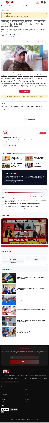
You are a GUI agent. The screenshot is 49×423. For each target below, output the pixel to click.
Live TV (3, 401)
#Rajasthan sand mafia (7, 106)
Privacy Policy (35, 419)
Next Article (28, 116)
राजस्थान (9, 8)
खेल (21, 6)
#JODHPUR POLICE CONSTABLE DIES (34, 109)
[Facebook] (2, 382)
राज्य (6, 6)
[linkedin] (12, 145)
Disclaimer (23, 419)
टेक (23, 6)
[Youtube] (11, 382)
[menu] (1, 2)
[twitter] (7, 145)
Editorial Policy (29, 419)
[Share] (45, 41)
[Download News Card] (39, 41)
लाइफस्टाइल (32, 6)
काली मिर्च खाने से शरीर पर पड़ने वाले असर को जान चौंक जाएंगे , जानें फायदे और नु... (35, 119)
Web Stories (4, 392)
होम (2, 389)
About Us (3, 397)
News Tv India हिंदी (9, 138)
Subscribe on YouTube (24, 246)
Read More (24, 91)
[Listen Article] (42, 41)
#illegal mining (5, 109)
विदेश (18, 6)
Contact (3, 399)
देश (3, 6)
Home (2, 8)
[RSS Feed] (15, 145)
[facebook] (4, 145)
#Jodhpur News (21, 109)
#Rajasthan (13, 109)
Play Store (14, 409)
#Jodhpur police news (18, 106)
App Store (6, 409)
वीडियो (27, 6)
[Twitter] (5, 382)
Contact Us (18, 419)
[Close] (46, 13)
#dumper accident (29, 106)
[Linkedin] (15, 382)
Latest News (4, 394)
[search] (47, 2)
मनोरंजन (13, 6)
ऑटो (10, 6)
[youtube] (9, 145)
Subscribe (24, 361)
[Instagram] (8, 382)
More (37, 6)
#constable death (39, 106)
